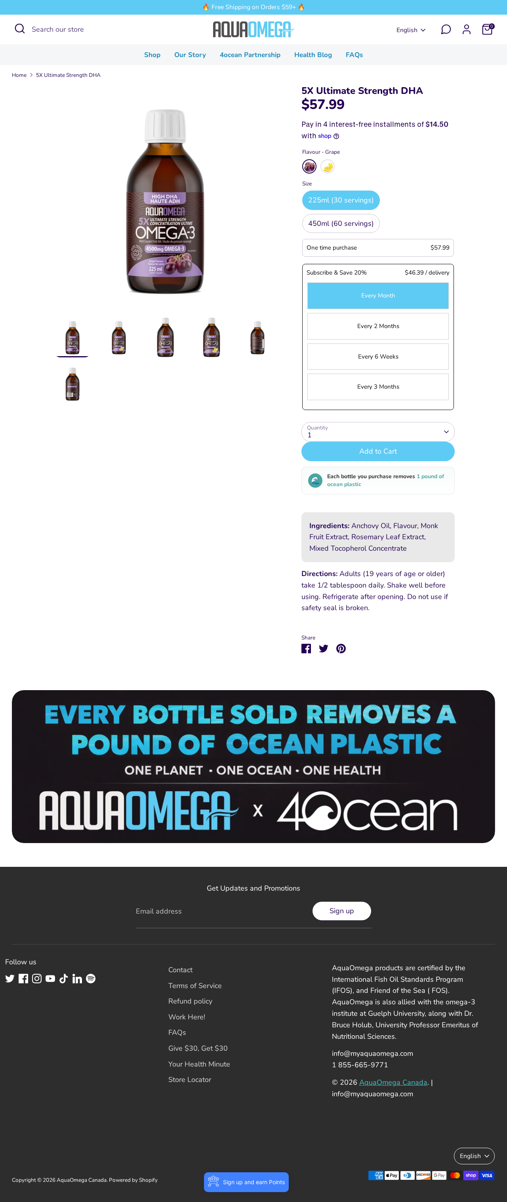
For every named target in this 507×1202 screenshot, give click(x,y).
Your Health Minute (199, 1064)
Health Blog (313, 54)
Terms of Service (195, 985)
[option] (165, 201)
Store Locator (189, 1079)
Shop (152, 54)
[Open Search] (20, 28)
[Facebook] (23, 978)
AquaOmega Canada (393, 1082)
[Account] (467, 29)
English (406, 30)
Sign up (342, 911)
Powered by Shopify (133, 1180)
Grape (309, 166)
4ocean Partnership (250, 54)
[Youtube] (50, 978)
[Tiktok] (64, 978)
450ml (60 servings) (341, 223)
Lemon (327, 166)
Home (19, 75)
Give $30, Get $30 (198, 1048)
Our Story (190, 54)
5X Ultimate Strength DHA (68, 75)
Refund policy (190, 1001)
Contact (180, 970)
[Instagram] (37, 978)
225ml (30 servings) (341, 200)
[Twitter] (10, 978)
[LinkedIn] (77, 978)
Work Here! (186, 1017)
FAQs (354, 54)
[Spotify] (90, 978)
